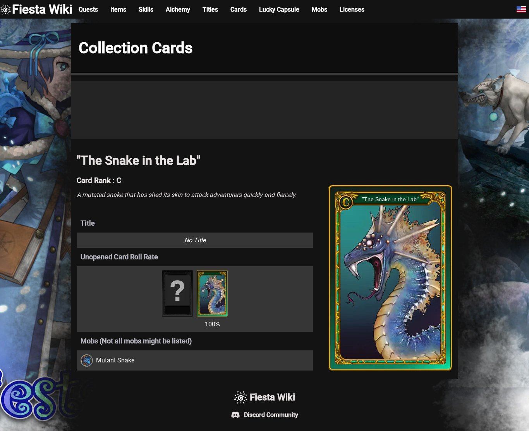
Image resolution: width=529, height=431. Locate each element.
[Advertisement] (264, 110)
